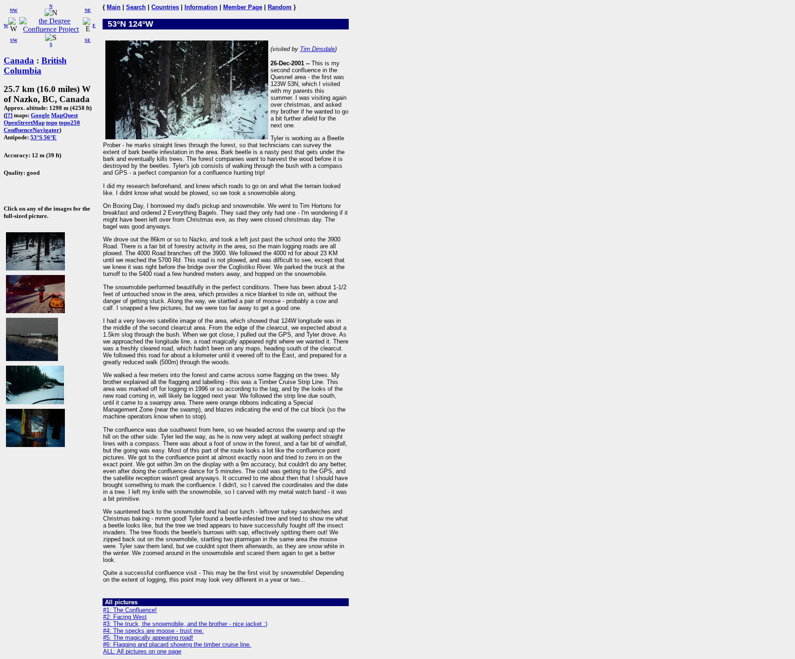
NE (88, 10)
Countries (165, 7)
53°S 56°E (43, 137)
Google (40, 115)
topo (52, 122)
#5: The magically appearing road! (148, 637)
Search (136, 7)
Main (114, 7)
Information (201, 7)
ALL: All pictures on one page (142, 651)
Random (280, 7)
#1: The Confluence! (130, 610)
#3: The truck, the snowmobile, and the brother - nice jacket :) (185, 623)
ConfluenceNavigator (31, 129)
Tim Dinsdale (317, 49)
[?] (9, 115)
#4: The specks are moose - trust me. (153, 630)
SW (13, 40)
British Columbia (35, 65)
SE (88, 40)
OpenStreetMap (24, 122)
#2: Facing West (125, 616)
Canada (19, 60)
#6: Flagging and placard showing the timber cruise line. (177, 644)
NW (13, 10)
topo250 (69, 122)
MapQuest (64, 115)
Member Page (242, 7)
